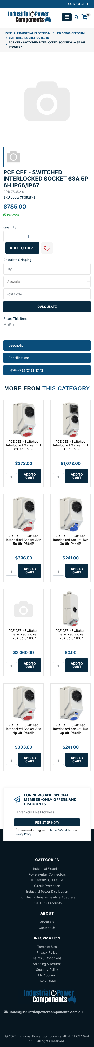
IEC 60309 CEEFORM (47, 880)
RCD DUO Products (47, 903)
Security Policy (47, 969)
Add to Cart (22, 248)
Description (16, 345)
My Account (47, 975)
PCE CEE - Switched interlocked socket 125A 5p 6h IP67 (23, 634)
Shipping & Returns (47, 964)
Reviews (15, 370)
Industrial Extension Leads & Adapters (47, 897)
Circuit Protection (47, 886)
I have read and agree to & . (46, 832)
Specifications (18, 358)
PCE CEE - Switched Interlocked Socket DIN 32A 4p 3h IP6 (23, 445)
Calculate (47, 307)
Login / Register (79, 3)
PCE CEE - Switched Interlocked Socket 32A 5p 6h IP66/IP (23, 540)
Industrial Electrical (47, 869)
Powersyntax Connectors (47, 874)
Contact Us (47, 928)
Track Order (47, 981)
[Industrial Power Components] (27, 17)
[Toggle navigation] (67, 17)
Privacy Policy (23, 834)
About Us (47, 922)
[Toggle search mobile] (75, 17)
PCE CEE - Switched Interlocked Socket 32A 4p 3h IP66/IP (23, 729)
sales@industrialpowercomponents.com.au (46, 1012)
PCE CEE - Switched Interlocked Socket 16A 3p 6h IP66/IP (70, 729)
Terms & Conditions (62, 830)
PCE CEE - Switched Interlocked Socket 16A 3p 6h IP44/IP (70, 540)
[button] (47, 248)
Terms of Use (47, 947)
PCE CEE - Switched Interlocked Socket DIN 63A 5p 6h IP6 (70, 445)
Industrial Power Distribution (47, 891)
